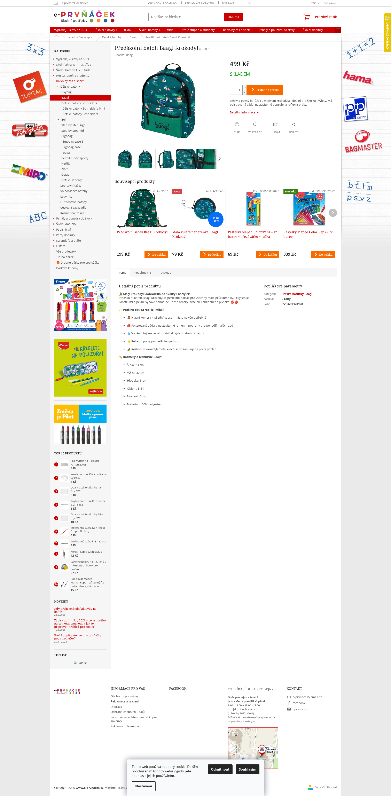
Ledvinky (66, 196)
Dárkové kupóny (67, 268)
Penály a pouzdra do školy (74, 218)
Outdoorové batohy (73, 202)
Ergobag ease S (72, 141)
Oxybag (66, 92)
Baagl (65, 98)
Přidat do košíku (267, 90)
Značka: (124, 55)
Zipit (64, 169)
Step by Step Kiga (73, 125)
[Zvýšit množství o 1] (244, 87)
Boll (64, 119)
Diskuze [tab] (166, 272)
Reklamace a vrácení (199, 3)
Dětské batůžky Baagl (297, 294)
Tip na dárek (64, 257)
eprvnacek (300, 709)
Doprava (228, 3)
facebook (299, 703)
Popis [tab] (122, 272)
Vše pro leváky (66, 251)
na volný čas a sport (70, 81)
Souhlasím (247, 769)
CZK (313, 3)
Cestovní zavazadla (73, 207)
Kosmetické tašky (72, 213)
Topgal (66, 152)
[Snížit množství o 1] (244, 92)
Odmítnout (220, 769)
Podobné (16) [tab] (143, 272)
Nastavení (143, 786)
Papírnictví (63, 229)
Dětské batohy (70, 86)
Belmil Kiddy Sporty (74, 158)
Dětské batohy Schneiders (79, 103)
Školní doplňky (66, 224)
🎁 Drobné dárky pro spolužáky (77, 262)
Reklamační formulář (125, 726)
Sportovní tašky (70, 186)
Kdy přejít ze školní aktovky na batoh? (75, 610)
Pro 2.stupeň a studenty (72, 76)
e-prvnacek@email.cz (307, 697)
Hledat (233, 17)
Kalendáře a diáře (68, 240)
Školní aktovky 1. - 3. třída (73, 64)
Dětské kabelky (71, 180)
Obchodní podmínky (162, 3)
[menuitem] (71, 30)
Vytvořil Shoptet (326, 787)
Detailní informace (242, 112)
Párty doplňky (65, 235)
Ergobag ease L (72, 147)
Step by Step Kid (72, 131)
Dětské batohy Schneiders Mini (83, 108)
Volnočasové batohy (73, 191)
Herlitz (65, 163)
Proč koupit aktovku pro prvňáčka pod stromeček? (78, 637)
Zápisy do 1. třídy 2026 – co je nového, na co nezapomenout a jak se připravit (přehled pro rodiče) (80, 623)
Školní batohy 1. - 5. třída (73, 70)
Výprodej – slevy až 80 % (72, 59)
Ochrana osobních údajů (128, 712)
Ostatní (66, 174)
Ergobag (67, 136)
